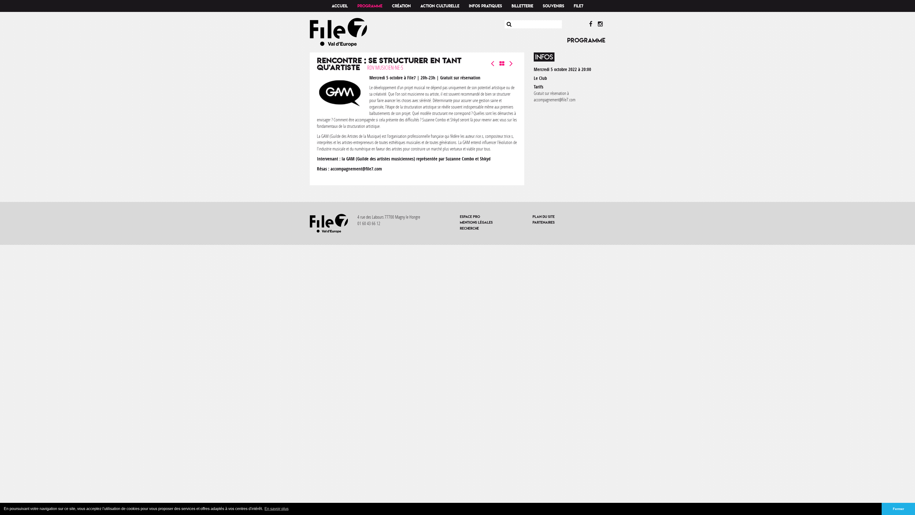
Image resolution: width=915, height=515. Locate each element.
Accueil (340, 6)
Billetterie (522, 6)
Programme (369, 6)
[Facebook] (590, 24)
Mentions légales (476, 222)
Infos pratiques (485, 6)
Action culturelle (439, 6)
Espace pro (470, 216)
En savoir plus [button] (276, 509)
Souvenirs (553, 6)
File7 (578, 6)
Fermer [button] (898, 509)
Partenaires (544, 222)
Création (401, 6)
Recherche (469, 228)
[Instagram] (600, 24)
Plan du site (544, 216)
